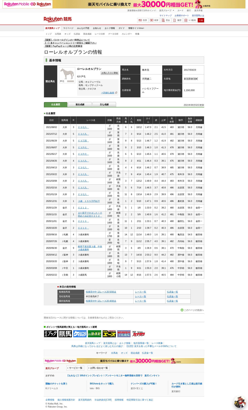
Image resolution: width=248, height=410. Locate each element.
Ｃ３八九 (83, 134)
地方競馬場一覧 (141, 343)
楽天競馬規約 (84, 400)
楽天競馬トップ (52, 28)
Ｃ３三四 (83, 140)
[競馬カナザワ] (138, 333)
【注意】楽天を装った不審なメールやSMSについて (151, 346)
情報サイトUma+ (136, 28)
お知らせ (97, 28)
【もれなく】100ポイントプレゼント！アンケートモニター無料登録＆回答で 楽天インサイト (113, 375)
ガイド (122, 28)
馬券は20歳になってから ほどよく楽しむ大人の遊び (97, 346)
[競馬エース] (109, 333)
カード (180, 10)
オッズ (67, 34)
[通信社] (94, 333)
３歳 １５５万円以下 (89, 201)
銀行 (189, 10)
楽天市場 (198, 10)
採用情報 (119, 400)
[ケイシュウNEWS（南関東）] (80, 333)
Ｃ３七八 (83, 127)
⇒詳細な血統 (107, 92)
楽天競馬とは (198, 15)
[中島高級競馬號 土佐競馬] (124, 333)
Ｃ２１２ (83, 207)
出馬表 (58, 34)
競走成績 (87, 34)
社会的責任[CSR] (103, 400)
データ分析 (113, 34)
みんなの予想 (83, 28)
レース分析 (100, 34)
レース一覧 (140, 292)
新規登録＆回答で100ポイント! (142, 10)
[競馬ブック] (50, 333)
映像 (137, 34)
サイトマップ (166, 15)
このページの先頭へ (194, 310)
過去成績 (80, 104)
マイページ (68, 28)
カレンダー (127, 34)
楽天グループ (165, 10)
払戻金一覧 (172, 292)
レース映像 (157, 343)
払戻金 (77, 34)
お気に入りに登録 (110, 73)
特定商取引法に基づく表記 (140, 400)
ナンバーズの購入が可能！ (144, 383)
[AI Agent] (240, 402)
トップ (49, 34)
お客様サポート (182, 15)
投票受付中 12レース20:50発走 (101, 292)
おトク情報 (110, 28)
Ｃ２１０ (83, 221)
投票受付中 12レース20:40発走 (101, 301)
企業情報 (50, 400)
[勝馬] (65, 333)
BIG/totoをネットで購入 (102, 383)
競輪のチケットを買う (56, 383)
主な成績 (104, 104)
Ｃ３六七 (83, 147)
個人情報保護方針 (66, 400)
